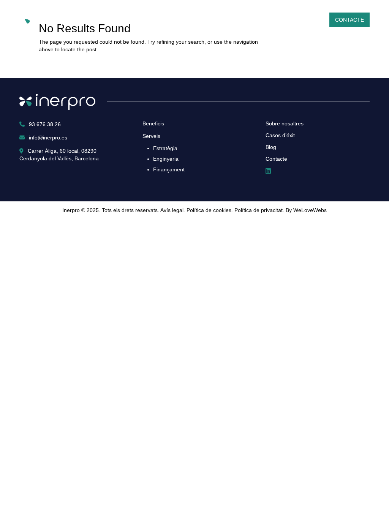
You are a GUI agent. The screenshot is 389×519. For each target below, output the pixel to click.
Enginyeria (166, 159)
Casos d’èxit (279, 20)
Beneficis (239, 20)
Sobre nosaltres (160, 20)
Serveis (205, 20)
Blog (313, 20)
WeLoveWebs (310, 210)
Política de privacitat (258, 210)
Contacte (349, 20)
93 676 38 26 (44, 124)
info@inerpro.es (47, 137)
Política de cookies (209, 210)
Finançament (169, 169)
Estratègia (165, 148)
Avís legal (171, 210)
